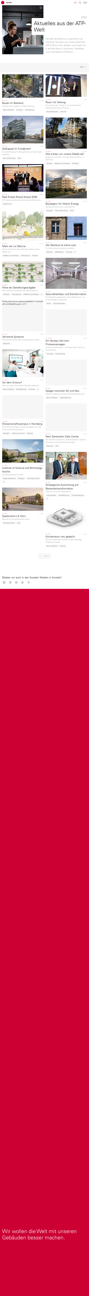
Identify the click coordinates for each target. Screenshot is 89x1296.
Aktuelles (9, 2)
